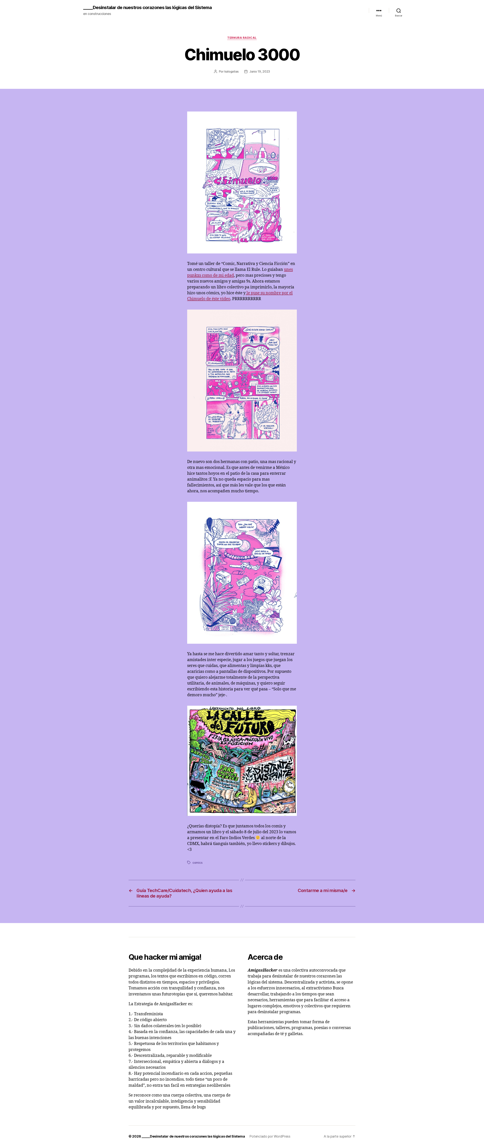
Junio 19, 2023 (259, 71)
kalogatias (231, 71)
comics (197, 862)
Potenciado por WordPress (269, 1136)
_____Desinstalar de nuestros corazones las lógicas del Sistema (147, 7)
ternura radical (242, 37)
